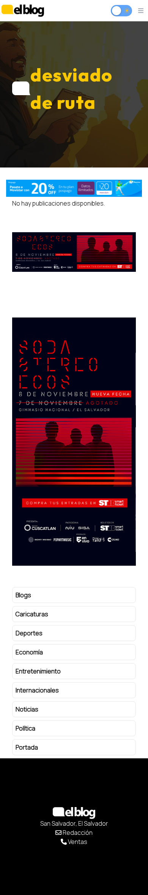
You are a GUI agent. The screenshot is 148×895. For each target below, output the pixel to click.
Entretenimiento (38, 671)
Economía (29, 652)
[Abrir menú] (140, 11)
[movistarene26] (74, 188)
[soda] (74, 252)
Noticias (27, 709)
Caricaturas (32, 614)
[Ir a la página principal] (23, 10)
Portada (27, 747)
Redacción (77, 832)
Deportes (29, 633)
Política (25, 728)
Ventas (77, 842)
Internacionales (37, 690)
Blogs (23, 595)
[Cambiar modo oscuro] (121, 10)
